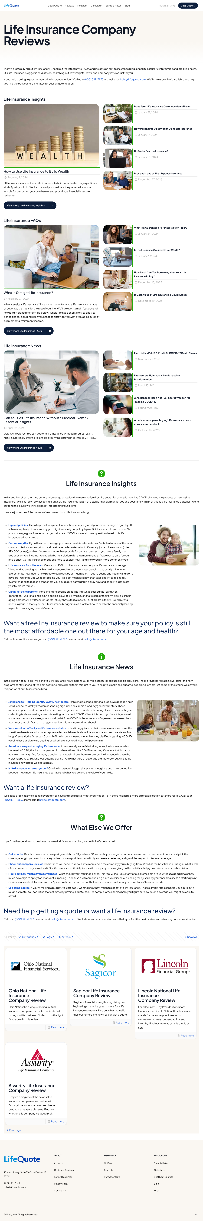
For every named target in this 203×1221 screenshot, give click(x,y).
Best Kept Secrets (163, 1176)
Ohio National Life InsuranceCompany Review (27, 995)
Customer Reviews (64, 1170)
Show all (192, 936)
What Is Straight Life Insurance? (28, 292)
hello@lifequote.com (133, 79)
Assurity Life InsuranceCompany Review (32, 1088)
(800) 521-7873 (94, 79)
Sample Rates (161, 1163)
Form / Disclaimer (63, 1176)
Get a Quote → (188, 5)
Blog (156, 1183)
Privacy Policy (61, 1183)
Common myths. (18, 543)
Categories (29, 936)
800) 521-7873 (167, 5)
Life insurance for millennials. (26, 565)
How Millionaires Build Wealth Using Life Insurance (163, 128)
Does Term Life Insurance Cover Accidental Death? (163, 106)
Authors (66, 936)
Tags (49, 936)
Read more (57, 1027)
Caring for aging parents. (23, 591)
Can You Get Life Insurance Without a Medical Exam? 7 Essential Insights (46, 420)
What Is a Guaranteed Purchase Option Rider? (160, 227)
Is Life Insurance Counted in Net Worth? (157, 249)
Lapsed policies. (18, 525)
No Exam (108, 1163)
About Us (58, 1163)
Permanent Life (112, 1176)
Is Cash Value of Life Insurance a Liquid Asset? (160, 294)
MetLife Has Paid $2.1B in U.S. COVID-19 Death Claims (165, 352)
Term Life (109, 1170)
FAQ (156, 1190)
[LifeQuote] (12, 5)
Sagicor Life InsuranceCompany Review (96, 993)
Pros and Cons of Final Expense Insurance (158, 173)
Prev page (15, 1130)
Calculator (159, 1170)
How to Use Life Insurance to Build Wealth (36, 171)
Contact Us (60, 1190)
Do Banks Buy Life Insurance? (151, 151)
